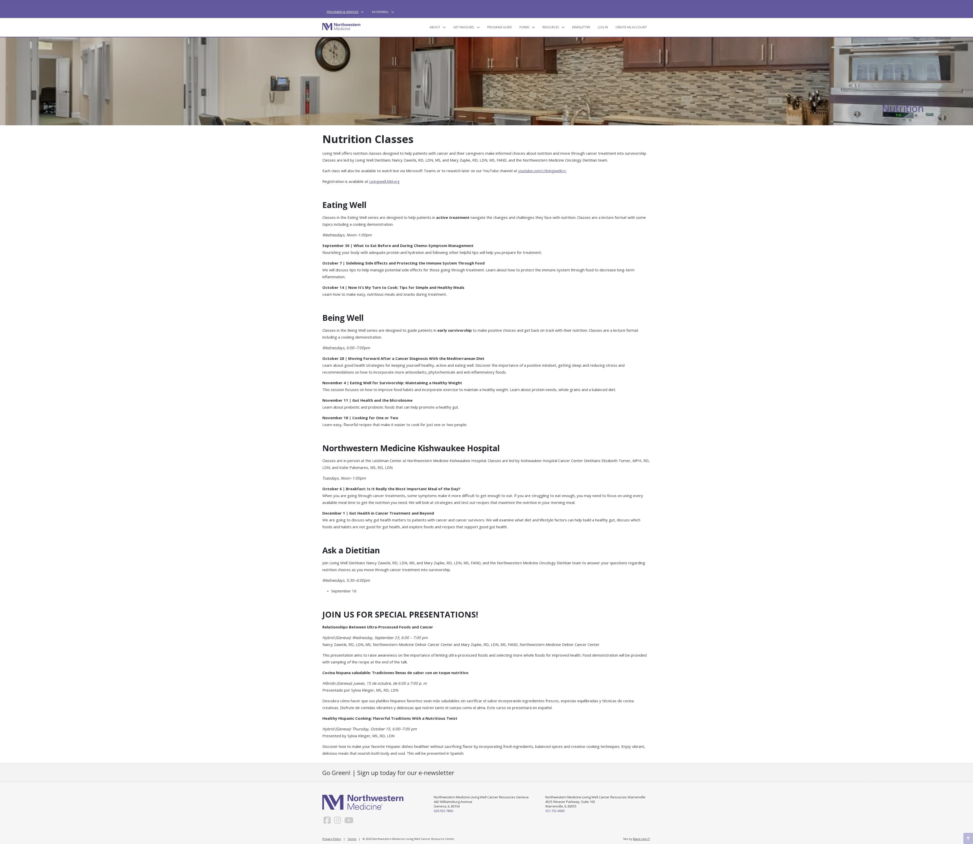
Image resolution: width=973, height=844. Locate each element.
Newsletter (581, 27)
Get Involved (463, 27)
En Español (380, 12)
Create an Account (631, 27)
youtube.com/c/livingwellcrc (542, 170)
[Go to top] (968, 838)
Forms (524, 27)
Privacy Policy (331, 839)
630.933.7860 (443, 810)
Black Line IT (641, 839)
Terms (351, 839)
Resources (550, 27)
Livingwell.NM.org (384, 181)
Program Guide (499, 27)
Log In (603, 27)
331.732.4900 (555, 810)
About (434, 27)
